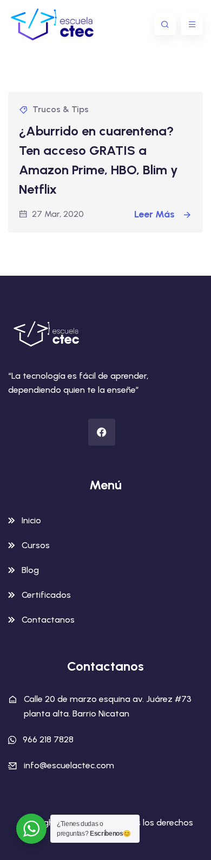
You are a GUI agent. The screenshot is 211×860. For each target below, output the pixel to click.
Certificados (46, 595)
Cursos (36, 545)
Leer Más (155, 214)
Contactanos (48, 620)
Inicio (31, 520)
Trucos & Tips (60, 109)
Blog (30, 570)
